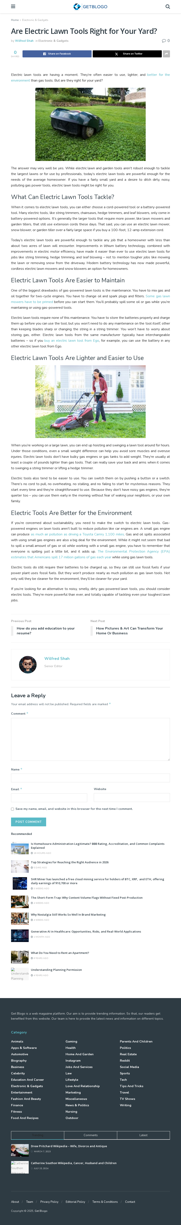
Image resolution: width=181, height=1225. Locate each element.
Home (15, 20)
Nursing (71, 1112)
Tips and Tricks (131, 1086)
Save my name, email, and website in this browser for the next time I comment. (74, 809)
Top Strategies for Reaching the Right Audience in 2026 (69, 862)
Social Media (129, 1067)
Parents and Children (136, 1041)
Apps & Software (24, 1048)
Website (100, 789)
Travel (124, 1092)
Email (16, 789)
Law (69, 1073)
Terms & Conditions (105, 1202)
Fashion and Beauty (26, 1099)
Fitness (16, 1112)
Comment (19, 713)
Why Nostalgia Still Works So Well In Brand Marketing (68, 914)
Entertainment (21, 1092)
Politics (125, 1048)
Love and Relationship (83, 1086)
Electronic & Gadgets (35, 20)
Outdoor (72, 1118)
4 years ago (40, 975)
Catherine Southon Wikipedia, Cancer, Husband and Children (74, 1163)
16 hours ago (42, 853)
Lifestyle (72, 1080)
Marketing (73, 1092)
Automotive (19, 1054)
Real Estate (128, 1054)
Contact (130, 1202)
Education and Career (27, 1080)
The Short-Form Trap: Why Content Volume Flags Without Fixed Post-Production (87, 898)
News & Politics (77, 1105)
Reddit (125, 1061)
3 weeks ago (41, 888)
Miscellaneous (76, 1099)
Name (17, 769)
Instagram (73, 1061)
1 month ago (41, 936)
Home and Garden (80, 1054)
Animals (17, 1041)
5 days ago (40, 867)
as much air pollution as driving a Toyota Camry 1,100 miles (77, 534)
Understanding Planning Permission (56, 970)
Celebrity (18, 1073)
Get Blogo (41, 1211)
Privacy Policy (49, 1202)
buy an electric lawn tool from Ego (71, 340)
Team (29, 1202)
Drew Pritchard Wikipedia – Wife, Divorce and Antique (69, 1146)
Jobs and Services (79, 1067)
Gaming (71, 1041)
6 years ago (40, 958)
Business (17, 1067)
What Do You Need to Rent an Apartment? (60, 953)
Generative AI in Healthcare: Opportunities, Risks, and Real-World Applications (86, 931)
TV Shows (127, 1099)
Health (71, 1048)
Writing (125, 1105)
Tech (123, 1080)
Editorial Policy (75, 1202)
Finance (17, 1105)
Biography (18, 1061)
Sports (125, 1073)
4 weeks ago (41, 903)
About (15, 1202)
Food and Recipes (24, 1118)
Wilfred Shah (24, 41)
